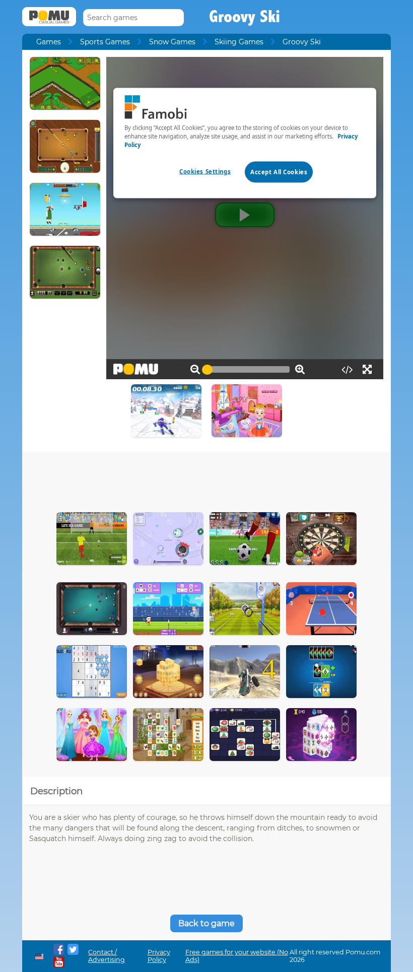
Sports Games (105, 41)
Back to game (206, 923)
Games (48, 41)
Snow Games (172, 41)
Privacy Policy (159, 955)
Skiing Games (239, 41)
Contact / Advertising (106, 955)
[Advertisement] (206, 479)
